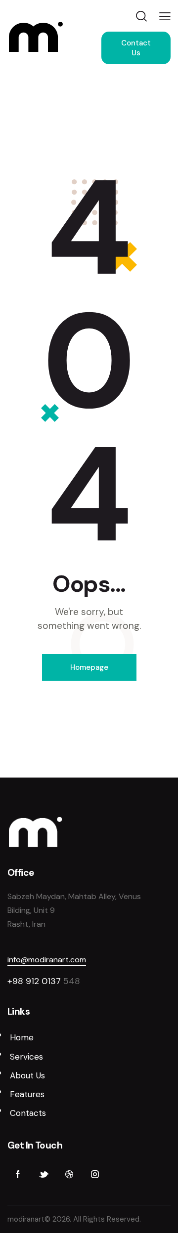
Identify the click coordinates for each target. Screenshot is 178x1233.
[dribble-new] (69, 1174)
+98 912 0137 (35, 981)
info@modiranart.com (46, 959)
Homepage (89, 667)
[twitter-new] (43, 1174)
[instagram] (95, 1174)
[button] (165, 16)
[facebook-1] (17, 1174)
